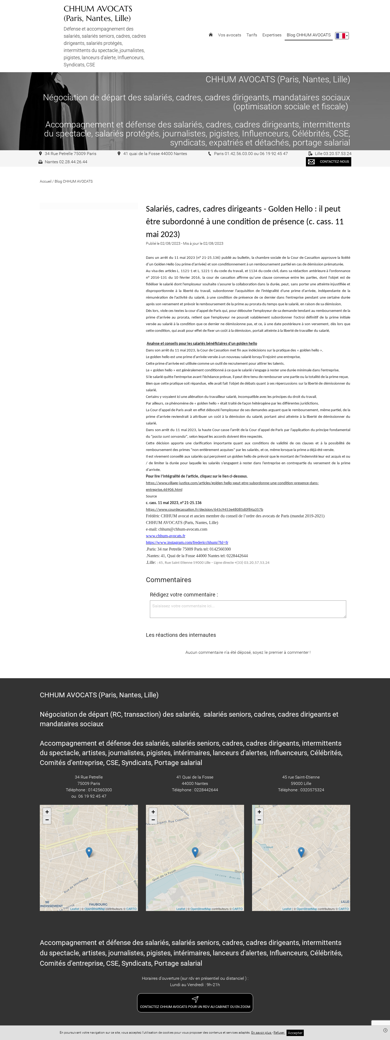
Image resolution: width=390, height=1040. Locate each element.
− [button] (47, 819)
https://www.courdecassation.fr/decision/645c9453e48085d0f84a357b (204, 510)
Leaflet (74, 908)
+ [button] (47, 812)
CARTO (131, 908)
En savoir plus (261, 1032)
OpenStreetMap (94, 908)
